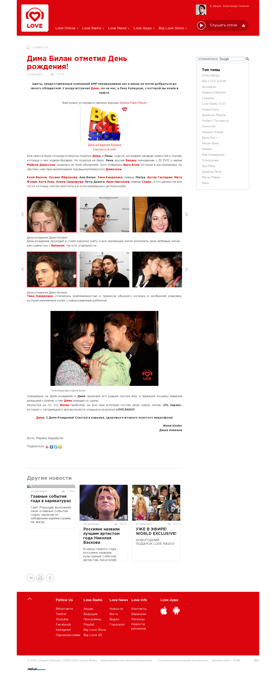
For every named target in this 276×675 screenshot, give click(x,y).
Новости (116, 609)
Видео (114, 619)
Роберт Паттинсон (215, 121)
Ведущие (90, 614)
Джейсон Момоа (213, 115)
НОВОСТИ (41, 48)
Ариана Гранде (212, 132)
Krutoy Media (88, 660)
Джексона (113, 169)
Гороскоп (117, 624)
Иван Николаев (118, 182)
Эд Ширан (209, 87)
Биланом (57, 246)
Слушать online (223, 25)
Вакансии (138, 614)
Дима (95, 88)
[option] (53, 214)
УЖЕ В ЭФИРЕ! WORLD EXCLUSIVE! (156, 531)
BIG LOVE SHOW (214, 81)
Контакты (139, 609)
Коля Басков (37, 177)
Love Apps (143, 28)
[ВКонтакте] (52, 445)
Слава (146, 182)
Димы (96, 156)
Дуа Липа (208, 166)
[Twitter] (56, 445)
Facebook (63, 624)
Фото (114, 614)
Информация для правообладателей (126, 660)
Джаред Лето (211, 172)
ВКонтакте (64, 609)
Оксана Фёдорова (63, 177)
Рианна (207, 149)
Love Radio (92, 28)
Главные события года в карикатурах (51, 499)
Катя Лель (47, 182)
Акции (88, 609)
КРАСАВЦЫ (211, 76)
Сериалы (208, 98)
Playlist (88, 624)
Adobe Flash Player (133, 103)
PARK (236, 660)
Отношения (210, 160)
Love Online (65, 28)
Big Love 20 (92, 635)
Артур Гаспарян (160, 177)
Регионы (138, 619)
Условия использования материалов (183, 660)
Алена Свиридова (69, 182)
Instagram (63, 630)
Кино (205, 183)
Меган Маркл (211, 177)
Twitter (61, 614)
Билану (131, 160)
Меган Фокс (210, 143)
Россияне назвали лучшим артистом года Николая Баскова (101, 536)
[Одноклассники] (60, 445)
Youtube (62, 619)
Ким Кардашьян (213, 155)
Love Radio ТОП (213, 104)
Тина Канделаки (110, 177)
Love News (118, 28)
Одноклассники (68, 635)
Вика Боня (131, 165)
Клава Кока (210, 109)
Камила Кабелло (214, 92)
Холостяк (209, 126)
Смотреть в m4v (104, 149)
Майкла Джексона (41, 165)
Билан (64, 405)
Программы (92, 619)
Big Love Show (172, 28)
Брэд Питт (209, 138)
